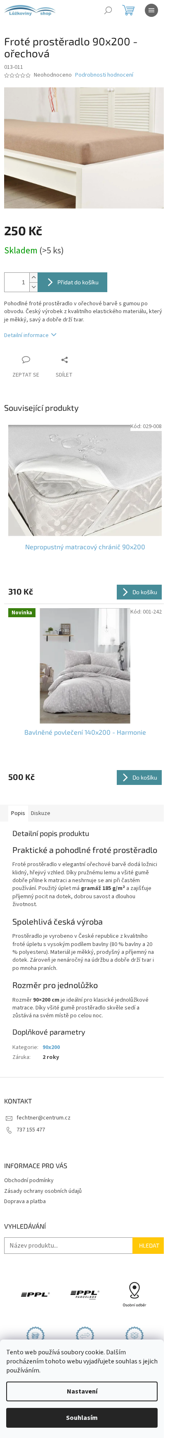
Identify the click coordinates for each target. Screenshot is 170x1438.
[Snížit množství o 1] (33, 287)
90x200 (51, 1047)
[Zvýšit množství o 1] (33, 277)
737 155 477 (31, 1130)
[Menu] (151, 10)
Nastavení (82, 1391)
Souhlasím (82, 1417)
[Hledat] (108, 10)
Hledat (149, 1245)
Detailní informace (26, 335)
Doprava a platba (25, 1201)
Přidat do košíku (78, 282)
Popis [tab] (18, 813)
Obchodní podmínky (29, 1180)
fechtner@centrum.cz (44, 1118)
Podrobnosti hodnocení (104, 75)
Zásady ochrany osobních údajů (43, 1191)
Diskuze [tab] (40, 813)
